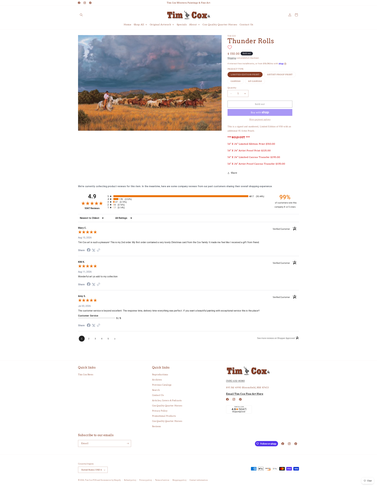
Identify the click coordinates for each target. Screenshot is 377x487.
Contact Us (158, 395)
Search (156, 390)
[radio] (188, 196)
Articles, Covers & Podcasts (167, 400)
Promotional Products (164, 416)
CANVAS (237, 82)
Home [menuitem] (127, 24)
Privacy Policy (160, 410)
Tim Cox (89, 480)
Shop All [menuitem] (139, 24)
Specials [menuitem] (182, 24)
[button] (81, 15)
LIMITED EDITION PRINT (247, 75)
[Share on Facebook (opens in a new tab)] (88, 250)
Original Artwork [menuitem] (160, 24)
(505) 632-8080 (235, 380)
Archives (157, 379)
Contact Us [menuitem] (246, 24)
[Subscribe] (127, 443)
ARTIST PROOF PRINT (281, 75)
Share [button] (234, 173)
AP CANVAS (256, 82)
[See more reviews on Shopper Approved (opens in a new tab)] (98, 250)
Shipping (232, 58)
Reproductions (160, 374)
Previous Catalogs (162, 385)
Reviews (156, 426)
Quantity (232, 88)
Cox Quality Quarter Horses (167, 405)
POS (94, 480)
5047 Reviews (95, 208)
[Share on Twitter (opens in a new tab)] (93, 250)
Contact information (199, 480)
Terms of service (162, 480)
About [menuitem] (193, 24)
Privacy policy (145, 480)
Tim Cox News (85, 374)
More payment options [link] (260, 119)
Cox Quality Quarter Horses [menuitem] (219, 24)
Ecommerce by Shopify (111, 480)
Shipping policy (179, 480)
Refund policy (130, 480)
